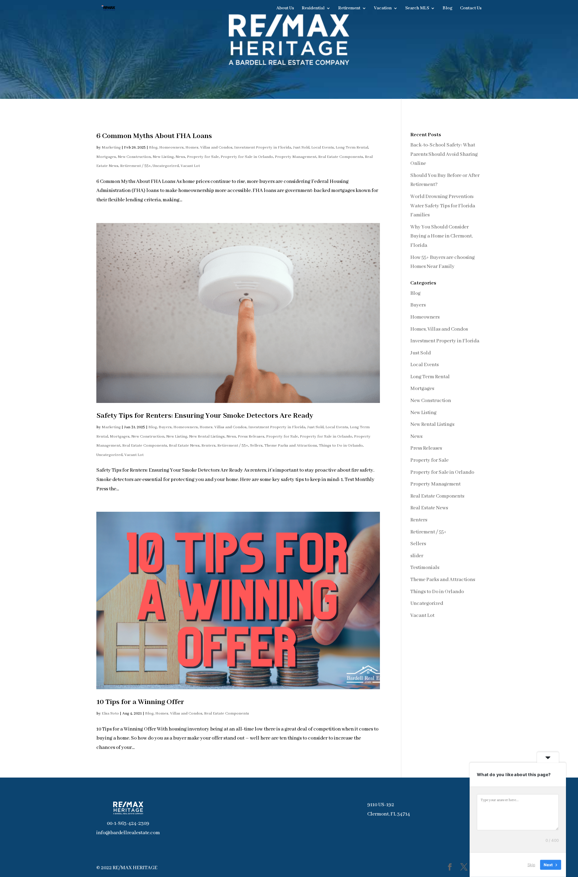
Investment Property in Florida (262, 147)
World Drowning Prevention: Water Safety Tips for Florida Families (442, 205)
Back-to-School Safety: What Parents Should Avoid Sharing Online (444, 154)
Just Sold (301, 147)
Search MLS (417, 8)
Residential (313, 8)
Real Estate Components (340, 156)
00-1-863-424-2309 (128, 823)
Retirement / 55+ (135, 165)
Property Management (295, 156)
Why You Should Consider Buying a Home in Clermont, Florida (441, 236)
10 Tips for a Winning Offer (140, 702)
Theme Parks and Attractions (290, 445)
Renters (208, 445)
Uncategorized (166, 165)
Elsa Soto (110, 713)
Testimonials (424, 567)
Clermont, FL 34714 (388, 814)
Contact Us (471, 8)
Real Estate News (184, 445)
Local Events (322, 147)
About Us (285, 8)
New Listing (163, 156)
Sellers (256, 445)
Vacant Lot (190, 165)
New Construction (134, 156)
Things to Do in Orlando (341, 445)
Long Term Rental (352, 147)
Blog (447, 8)
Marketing (111, 147)
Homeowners (171, 147)
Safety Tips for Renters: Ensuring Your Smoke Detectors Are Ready (205, 415)
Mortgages (106, 156)
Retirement (349, 8)
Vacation (383, 8)
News (180, 156)
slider (416, 556)
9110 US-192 (380, 805)
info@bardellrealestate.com (128, 833)
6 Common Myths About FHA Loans (154, 136)
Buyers (165, 427)
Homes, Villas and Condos (208, 147)
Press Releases (251, 436)
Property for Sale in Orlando (247, 156)
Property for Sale (203, 156)
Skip (531, 864)
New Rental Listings (207, 436)
